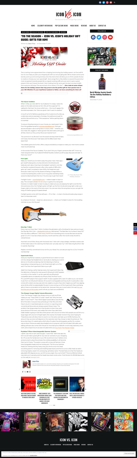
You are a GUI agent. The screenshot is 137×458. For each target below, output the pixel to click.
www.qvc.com (35, 357)
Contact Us (102, 25)
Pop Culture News (61, 25)
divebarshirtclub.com (44, 231)
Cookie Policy (33, 455)
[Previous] (19, 389)
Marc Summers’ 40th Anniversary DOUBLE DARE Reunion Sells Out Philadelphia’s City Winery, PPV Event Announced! (44, 398)
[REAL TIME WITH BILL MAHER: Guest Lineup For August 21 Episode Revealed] (76, 377)
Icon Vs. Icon (68, 439)
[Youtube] (27, 372)
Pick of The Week (37, 32)
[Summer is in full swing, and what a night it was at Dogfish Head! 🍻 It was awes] (34, 421)
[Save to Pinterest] (135, 233)
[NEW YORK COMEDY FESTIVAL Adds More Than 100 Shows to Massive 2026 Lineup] (28, 377)
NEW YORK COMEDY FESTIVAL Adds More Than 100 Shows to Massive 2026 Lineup (28, 395)
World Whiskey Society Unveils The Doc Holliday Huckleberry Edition (101, 94)
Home (33, 25)
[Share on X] (135, 225)
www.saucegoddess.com (46, 126)
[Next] (85, 389)
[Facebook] (23, 372)
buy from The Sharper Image (64, 328)
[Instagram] (30, 372)
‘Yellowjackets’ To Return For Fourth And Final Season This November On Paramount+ (60, 396)
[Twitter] (25, 372)
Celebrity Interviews (44, 25)
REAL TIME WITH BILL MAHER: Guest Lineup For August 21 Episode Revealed (77, 395)
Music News (74, 25)
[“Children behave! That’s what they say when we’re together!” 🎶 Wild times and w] (57, 421)
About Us (92, 25)
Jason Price (31, 43)
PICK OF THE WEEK (101, 70)
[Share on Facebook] (135, 229)
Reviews (84, 25)
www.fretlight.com (39, 179)
